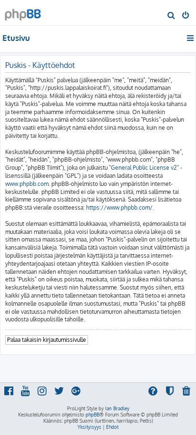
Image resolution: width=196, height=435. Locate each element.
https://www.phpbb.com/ (119, 207)
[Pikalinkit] (191, 38)
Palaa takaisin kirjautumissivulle (46, 339)
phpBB (92, 414)
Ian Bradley (117, 408)
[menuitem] (171, 16)
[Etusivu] (23, 12)
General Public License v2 (144, 167)
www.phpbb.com (27, 183)
